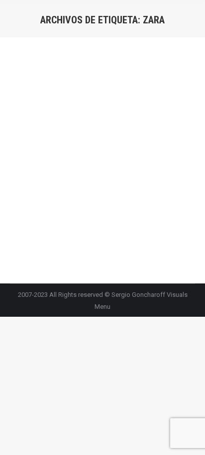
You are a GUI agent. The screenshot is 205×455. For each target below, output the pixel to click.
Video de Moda (44, 122)
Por (106, 122)
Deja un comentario (90, 134)
